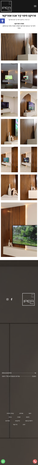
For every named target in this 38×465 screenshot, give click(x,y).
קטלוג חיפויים (10, 413)
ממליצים (7, 421)
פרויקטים (17, 421)
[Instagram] (7, 299)
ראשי (30, 413)
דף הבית (27, 19)
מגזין (24, 424)
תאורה (18, 417)
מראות (27, 417)
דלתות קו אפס (29, 421)
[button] (2, 21)
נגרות (10, 417)
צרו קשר (15, 424)
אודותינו (21, 413)
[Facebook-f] (12, 299)
